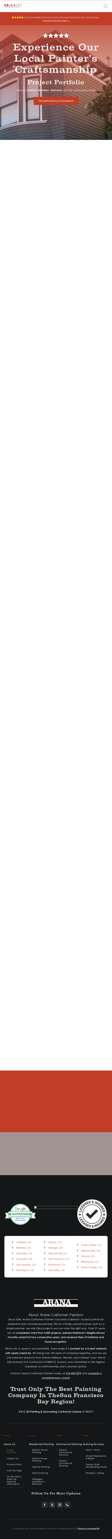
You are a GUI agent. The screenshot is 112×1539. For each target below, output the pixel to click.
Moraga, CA (55, 1247)
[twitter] (52, 1505)
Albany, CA (55, 1242)
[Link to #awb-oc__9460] (106, 6)
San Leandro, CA (26, 1264)
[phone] (67, 1505)
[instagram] (60, 1505)
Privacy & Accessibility (89, 1528)
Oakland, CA (24, 1242)
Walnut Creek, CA (91, 1267)
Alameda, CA (24, 1253)
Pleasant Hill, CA (57, 1253)
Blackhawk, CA (90, 1261)
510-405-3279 (73, 1373)
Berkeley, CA (23, 1247)
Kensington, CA (25, 1270)
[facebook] (45, 1505)
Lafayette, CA (24, 1259)
